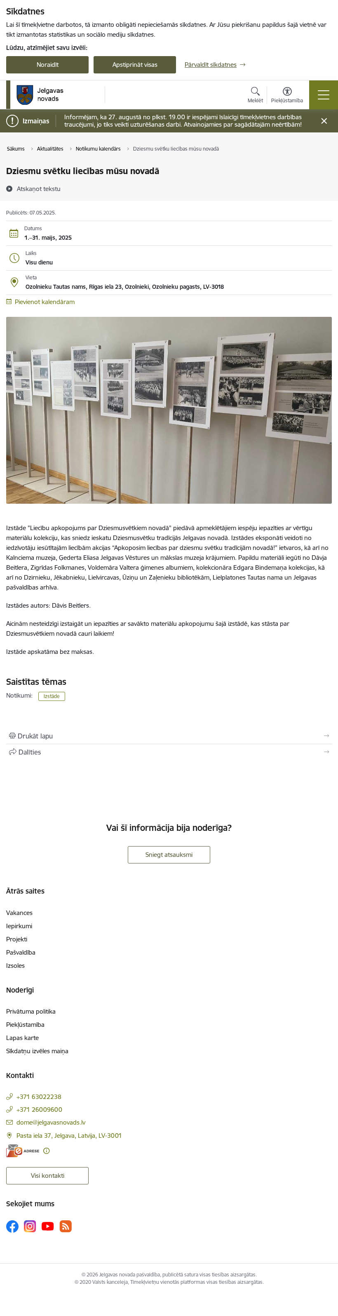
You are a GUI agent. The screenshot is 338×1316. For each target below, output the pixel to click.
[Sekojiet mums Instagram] (30, 1226)
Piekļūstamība (25, 1024)
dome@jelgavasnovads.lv (50, 1122)
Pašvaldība (20, 952)
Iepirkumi (19, 926)
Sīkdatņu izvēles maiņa (37, 1051)
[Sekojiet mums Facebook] (12, 1226)
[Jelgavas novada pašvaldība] (45, 95)
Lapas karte (22, 1038)
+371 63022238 (38, 1097)
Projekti (16, 939)
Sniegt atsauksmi (169, 854)
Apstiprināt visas (135, 64)
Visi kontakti (47, 1175)
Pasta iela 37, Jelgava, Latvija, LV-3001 (69, 1135)
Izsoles (15, 965)
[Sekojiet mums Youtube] (48, 1226)
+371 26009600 (39, 1109)
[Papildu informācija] (46, 1151)
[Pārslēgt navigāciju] (323, 94)
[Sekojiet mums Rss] (65, 1226)
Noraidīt (48, 64)
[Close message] (324, 121)
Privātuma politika (31, 1011)
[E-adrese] (22, 1151)
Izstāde (52, 696)
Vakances (19, 913)
